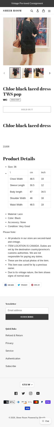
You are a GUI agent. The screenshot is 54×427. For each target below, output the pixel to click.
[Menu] (49, 10)
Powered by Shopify (36, 417)
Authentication (13, 358)
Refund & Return (14, 335)
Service (9, 351)
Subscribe (11, 366)
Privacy (9, 343)
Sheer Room (12, 10)
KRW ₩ (26, 384)
